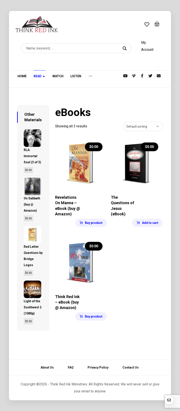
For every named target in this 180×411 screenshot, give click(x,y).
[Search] (125, 48)
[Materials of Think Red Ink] (37, 24)
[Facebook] (142, 76)
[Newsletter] (159, 76)
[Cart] (157, 23)
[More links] (90, 78)
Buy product (94, 223)
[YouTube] (125, 76)
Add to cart (150, 223)
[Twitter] (150, 76)
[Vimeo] (134, 76)
